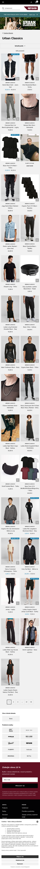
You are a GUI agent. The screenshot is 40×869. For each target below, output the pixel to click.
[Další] (31, 702)
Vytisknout (25, 808)
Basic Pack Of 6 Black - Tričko (10, 166)
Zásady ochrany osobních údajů (30, 816)
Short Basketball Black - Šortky (29, 86)
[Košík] (36, 2)
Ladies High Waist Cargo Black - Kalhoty (10, 447)
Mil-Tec (29, 756)
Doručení (5, 814)
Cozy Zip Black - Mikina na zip (30, 570)
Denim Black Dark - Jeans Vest (10, 86)
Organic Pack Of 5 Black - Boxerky (30, 207)
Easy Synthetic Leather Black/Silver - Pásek (30, 288)
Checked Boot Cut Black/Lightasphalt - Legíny (10, 126)
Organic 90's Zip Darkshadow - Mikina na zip (10, 530)
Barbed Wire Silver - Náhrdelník (30, 126)
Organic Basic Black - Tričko (29, 367)
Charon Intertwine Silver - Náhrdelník (10, 406)
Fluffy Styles (29, 163)
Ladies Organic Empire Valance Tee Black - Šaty (10, 691)
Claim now (32, 14)
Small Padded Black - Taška (10, 486)
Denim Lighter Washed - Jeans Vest (10, 247)
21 (26, 702)
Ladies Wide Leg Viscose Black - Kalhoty (10, 651)
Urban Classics (10, 82)
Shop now (30, 165)
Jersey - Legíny (10, 609)
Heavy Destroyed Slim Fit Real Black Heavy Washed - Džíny (30, 406)
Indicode (29, 749)
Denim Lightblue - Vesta (30, 650)
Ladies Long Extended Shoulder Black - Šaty (10, 328)
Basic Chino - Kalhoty (29, 327)
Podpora (4, 808)
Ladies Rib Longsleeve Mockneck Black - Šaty (30, 530)
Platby (4, 811)
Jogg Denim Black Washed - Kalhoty (10, 207)
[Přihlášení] (31, 2)
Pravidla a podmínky (28, 811)
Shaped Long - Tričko (10, 286)
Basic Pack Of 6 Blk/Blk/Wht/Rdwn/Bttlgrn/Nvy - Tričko (30, 488)
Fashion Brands (8, 33)
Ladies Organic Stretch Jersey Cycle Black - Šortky (29, 610)
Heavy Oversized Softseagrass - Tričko (10, 570)
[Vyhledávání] (15, 8)
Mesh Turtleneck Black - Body (10, 367)
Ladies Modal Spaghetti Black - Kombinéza (30, 447)
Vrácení (4, 818)
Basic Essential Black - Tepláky (30, 247)
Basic (11, 718)
